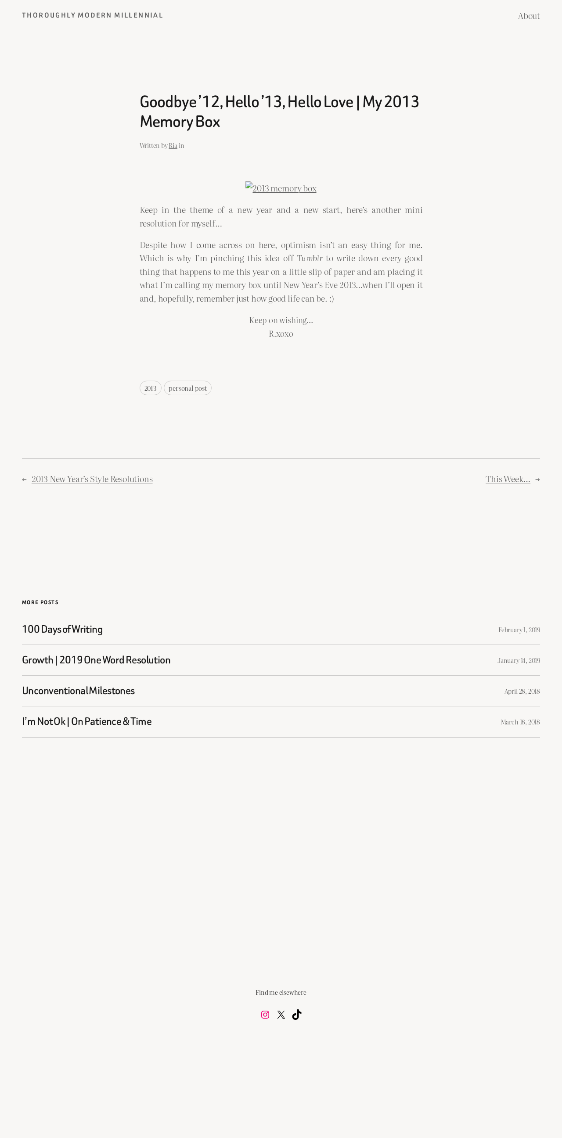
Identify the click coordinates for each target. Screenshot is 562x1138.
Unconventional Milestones (78, 690)
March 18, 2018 (520, 721)
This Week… (508, 478)
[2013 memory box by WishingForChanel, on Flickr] (280, 188)
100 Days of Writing (62, 629)
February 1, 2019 (519, 629)
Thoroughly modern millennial (92, 15)
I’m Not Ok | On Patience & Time (86, 721)
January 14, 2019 (518, 660)
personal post (188, 388)
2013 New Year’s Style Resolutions (92, 478)
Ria (173, 145)
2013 (150, 388)
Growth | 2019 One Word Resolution (96, 660)
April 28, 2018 (522, 690)
